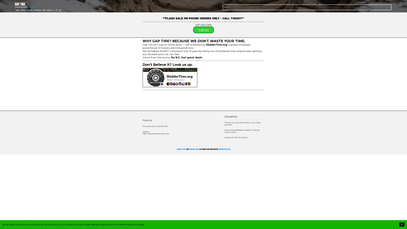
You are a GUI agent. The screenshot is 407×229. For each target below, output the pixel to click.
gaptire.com (181, 149)
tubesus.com (193, 149)
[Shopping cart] (60, 10)
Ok (402, 224)
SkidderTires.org (32, 7)
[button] (56, 10)
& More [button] (49, 10)
